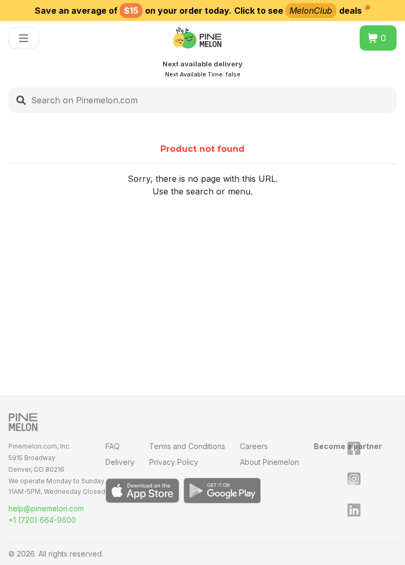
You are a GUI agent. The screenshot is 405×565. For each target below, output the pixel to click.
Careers (254, 446)
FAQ (112, 446)
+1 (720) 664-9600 (42, 519)
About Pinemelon (269, 461)
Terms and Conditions (187, 446)
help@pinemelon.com (46, 508)
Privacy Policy (173, 461)
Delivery (119, 461)
